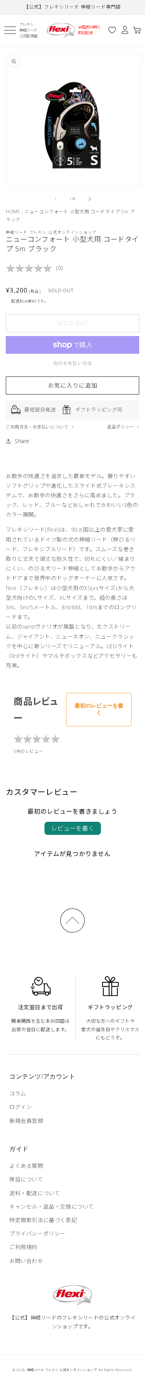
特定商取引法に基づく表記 (43, 1220)
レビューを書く (72, 828)
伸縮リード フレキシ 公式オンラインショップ (61, 1370)
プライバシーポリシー (37, 1233)
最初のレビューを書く (99, 709)
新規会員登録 (26, 1120)
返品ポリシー (121, 427)
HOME (13, 211)
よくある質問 (26, 1165)
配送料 (17, 301)
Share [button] (22, 441)
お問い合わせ (26, 1260)
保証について (26, 1179)
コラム (17, 1093)
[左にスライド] (55, 199)
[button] (9, 30)
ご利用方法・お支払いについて (38, 427)
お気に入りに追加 (72, 385)
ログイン (20, 1106)
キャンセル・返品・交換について (51, 1206)
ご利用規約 (23, 1247)
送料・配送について (34, 1193)
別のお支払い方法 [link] (72, 363)
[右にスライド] (89, 199)
